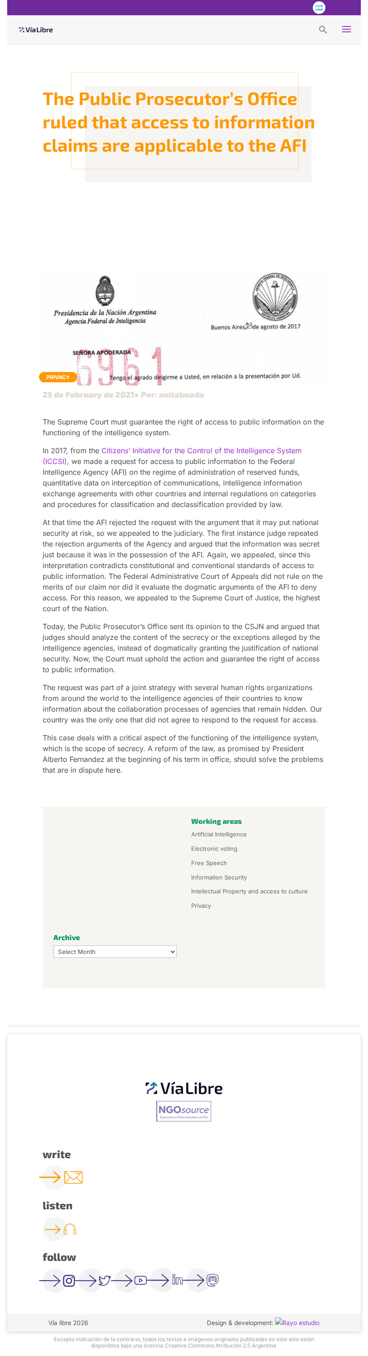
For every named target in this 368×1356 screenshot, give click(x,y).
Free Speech (209, 862)
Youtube (300, 7)
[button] (323, 29)
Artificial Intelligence (219, 834)
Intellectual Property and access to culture (249, 891)
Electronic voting (214, 848)
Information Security (219, 877)
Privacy (58, 377)
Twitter (282, 7)
